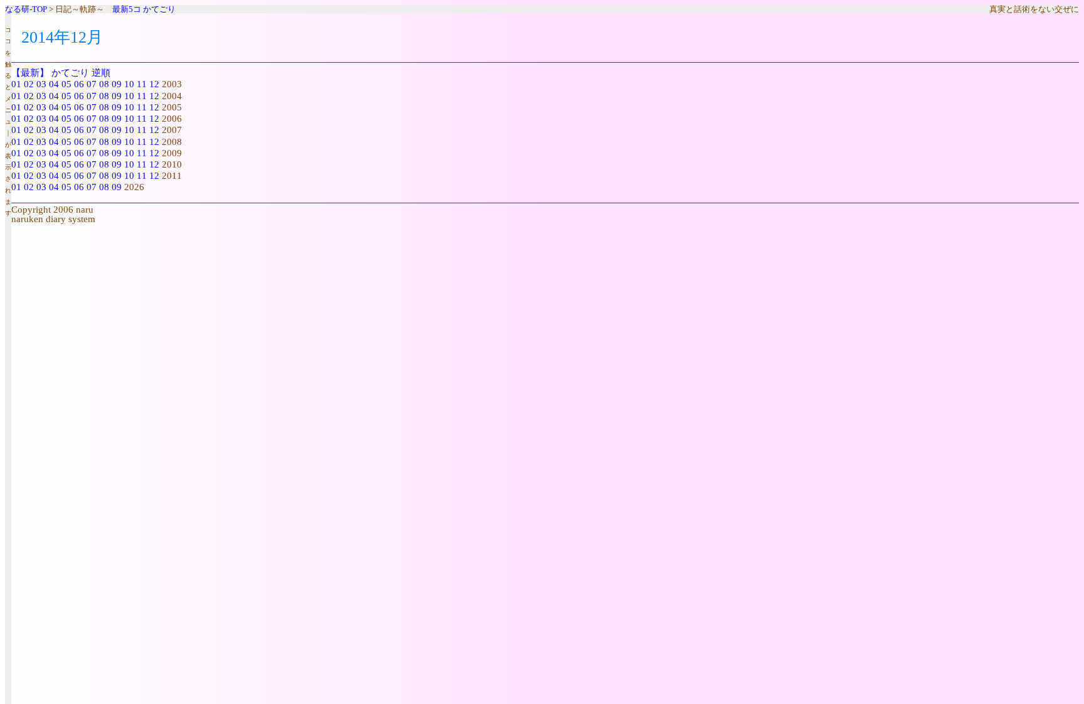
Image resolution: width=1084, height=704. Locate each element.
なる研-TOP (26, 9)
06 (79, 83)
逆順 (101, 72)
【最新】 (30, 72)
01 (16, 83)
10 (129, 83)
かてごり (159, 9)
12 (154, 83)
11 (142, 83)
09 (117, 83)
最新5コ (126, 9)
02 (29, 83)
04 (54, 83)
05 (66, 83)
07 (92, 83)
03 (41, 83)
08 (104, 83)
